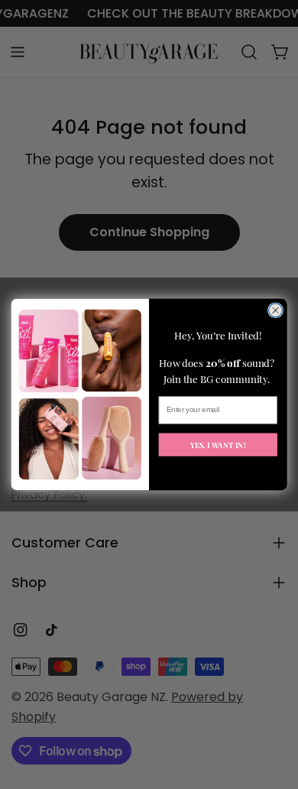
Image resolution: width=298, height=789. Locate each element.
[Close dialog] (275, 310)
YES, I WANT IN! (218, 444)
